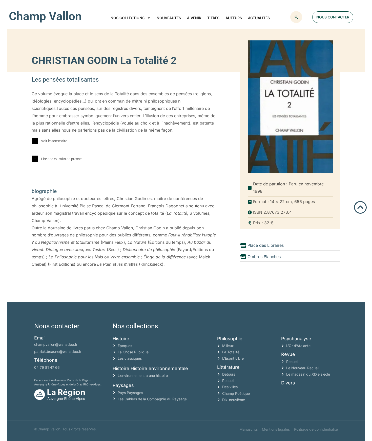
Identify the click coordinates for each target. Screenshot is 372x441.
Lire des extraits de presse (61, 159)
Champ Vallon (45, 16)
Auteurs (233, 18)
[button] (296, 17)
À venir (194, 18)
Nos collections (127, 18)
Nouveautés (169, 18)
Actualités (259, 18)
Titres (213, 18)
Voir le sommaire (54, 141)
